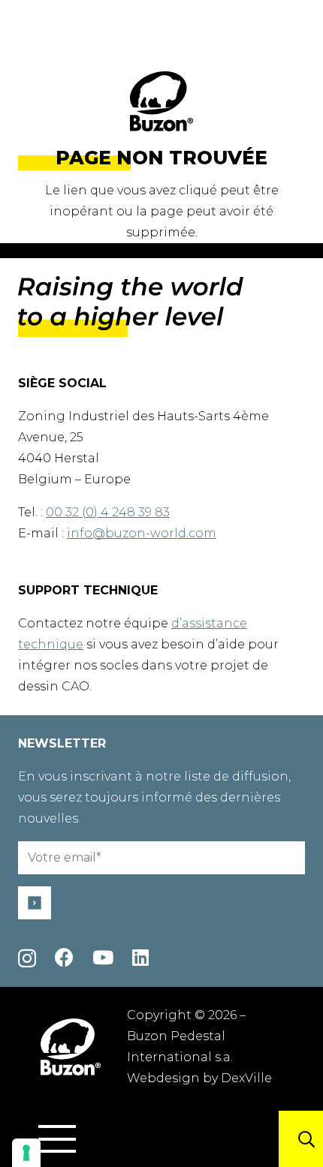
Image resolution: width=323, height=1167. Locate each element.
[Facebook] (64, 957)
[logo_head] (161, 101)
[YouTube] (102, 957)
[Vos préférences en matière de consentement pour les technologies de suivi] (26, 1152)
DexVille (246, 1078)
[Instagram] (27, 958)
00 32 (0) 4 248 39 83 (108, 512)
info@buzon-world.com (141, 533)
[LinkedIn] (140, 957)
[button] (57, 1139)
